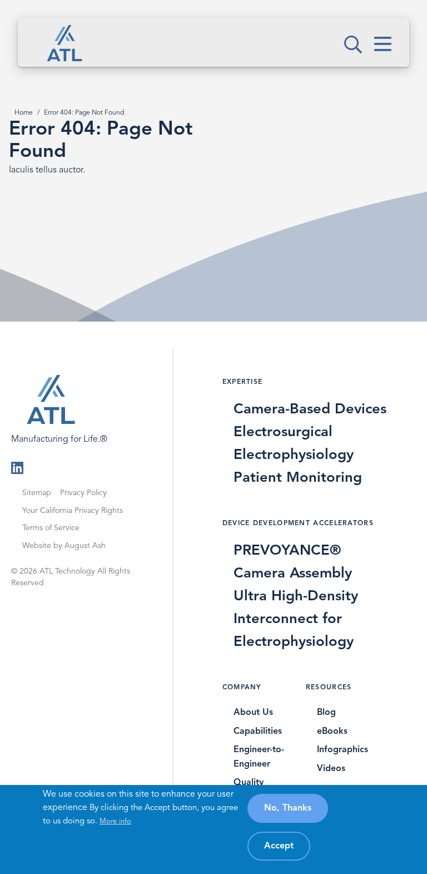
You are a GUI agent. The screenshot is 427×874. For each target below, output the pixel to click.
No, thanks (287, 808)
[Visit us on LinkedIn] (17, 470)
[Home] (64, 43)
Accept (279, 846)
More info (115, 821)
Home (23, 113)
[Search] (353, 53)
